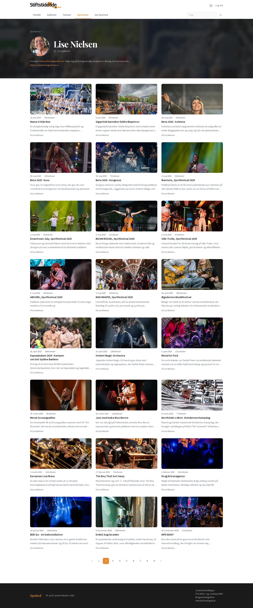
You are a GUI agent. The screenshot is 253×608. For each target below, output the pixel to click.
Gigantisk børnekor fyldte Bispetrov (117, 122)
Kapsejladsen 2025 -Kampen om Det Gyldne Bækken (47, 357)
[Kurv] (211, 5)
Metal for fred (169, 356)
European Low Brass (42, 476)
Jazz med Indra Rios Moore (112, 418)
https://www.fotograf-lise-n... (45, 65)
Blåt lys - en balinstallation (46, 535)
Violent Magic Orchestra (110, 356)
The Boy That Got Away (110, 476)
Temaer (67, 15)
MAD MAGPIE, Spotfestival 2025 (114, 297)
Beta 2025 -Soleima (173, 122)
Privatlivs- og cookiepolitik (209, 594)
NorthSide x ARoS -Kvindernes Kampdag (185, 418)
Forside (37, 15)
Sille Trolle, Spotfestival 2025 (179, 239)
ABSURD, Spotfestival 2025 (46, 297)
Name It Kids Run (40, 122)
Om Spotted (101, 15)
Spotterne (82, 15)
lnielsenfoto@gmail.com (51, 61)
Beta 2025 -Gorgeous (108, 180)
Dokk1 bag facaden (107, 535)
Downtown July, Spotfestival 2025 (51, 239)
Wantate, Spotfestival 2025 (178, 180)
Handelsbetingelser (206, 601)
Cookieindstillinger (205, 590)
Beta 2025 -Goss (39, 180)
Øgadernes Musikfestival (176, 297)
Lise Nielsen (37, 135)
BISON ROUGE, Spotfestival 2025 (115, 239)
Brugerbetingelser (205, 597)
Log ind (219, 5)
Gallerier (51, 15)
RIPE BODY (167, 535)
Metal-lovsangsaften (42, 418)
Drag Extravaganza (173, 476)
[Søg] (220, 15)
